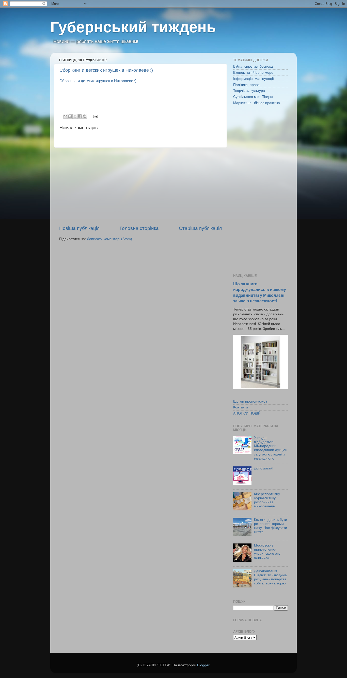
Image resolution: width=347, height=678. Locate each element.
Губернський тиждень (133, 27)
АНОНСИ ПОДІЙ (247, 413)
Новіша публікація (79, 228)
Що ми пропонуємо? (250, 401)
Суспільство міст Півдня (253, 97)
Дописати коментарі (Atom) (109, 239)
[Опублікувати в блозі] (70, 116)
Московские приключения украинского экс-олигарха (267, 551)
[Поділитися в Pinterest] (84, 116)
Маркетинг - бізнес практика (256, 103)
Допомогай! (263, 468)
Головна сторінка (139, 228)
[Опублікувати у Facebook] (79, 116)
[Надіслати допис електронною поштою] (94, 116)
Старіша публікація (200, 228)
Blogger (203, 665)
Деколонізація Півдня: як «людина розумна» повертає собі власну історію (270, 577)
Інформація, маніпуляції (253, 79)
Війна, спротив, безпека (253, 66)
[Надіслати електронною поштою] (65, 116)
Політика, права (246, 85)
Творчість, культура (249, 91)
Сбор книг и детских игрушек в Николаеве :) (106, 70)
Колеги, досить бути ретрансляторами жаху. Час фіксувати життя (270, 526)
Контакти (240, 407)
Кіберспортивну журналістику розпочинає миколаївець (267, 500)
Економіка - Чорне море (253, 73)
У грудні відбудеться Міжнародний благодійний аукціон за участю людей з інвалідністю (270, 448)
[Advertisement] (140, 186)
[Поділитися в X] (74, 116)
